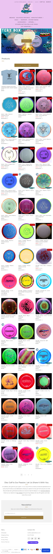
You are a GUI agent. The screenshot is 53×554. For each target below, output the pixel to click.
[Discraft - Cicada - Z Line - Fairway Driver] (26, 381)
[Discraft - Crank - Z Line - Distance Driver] (44, 431)
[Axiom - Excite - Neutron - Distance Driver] (9, 231)
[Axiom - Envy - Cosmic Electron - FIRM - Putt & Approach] (44, 105)
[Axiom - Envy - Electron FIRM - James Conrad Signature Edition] (44, 155)
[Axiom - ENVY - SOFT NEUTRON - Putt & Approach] (44, 206)
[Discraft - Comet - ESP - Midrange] (44, 406)
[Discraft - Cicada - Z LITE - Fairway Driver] (9, 406)
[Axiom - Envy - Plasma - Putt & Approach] (44, 181)
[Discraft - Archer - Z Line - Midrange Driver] (9, 281)
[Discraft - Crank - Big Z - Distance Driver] (26, 431)
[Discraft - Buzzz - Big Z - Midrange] (26, 306)
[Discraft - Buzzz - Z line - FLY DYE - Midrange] (44, 306)
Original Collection (45, 490)
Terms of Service (5, 542)
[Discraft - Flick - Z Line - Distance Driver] (44, 455)
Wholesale (3, 532)
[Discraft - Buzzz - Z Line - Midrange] (9, 331)
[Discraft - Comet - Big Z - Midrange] (26, 406)
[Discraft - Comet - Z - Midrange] (9, 431)
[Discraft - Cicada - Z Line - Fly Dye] (44, 381)
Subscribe (23, 517)
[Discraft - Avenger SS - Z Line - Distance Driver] (44, 281)
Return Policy (4, 537)
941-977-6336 (31, 535)
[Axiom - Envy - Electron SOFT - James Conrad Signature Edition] (9, 181)
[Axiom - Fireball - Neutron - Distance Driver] (26, 231)
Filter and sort (27, 65)
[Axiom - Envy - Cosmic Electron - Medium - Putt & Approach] (9, 130)
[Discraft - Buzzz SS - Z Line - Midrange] (44, 356)
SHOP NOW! (26, 40)
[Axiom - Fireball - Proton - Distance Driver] (26, 256)
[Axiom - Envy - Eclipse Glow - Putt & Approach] (9, 155)
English (16, 549)
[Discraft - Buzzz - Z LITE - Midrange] (26, 331)
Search (48, 2)
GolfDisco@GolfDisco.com (34, 532)
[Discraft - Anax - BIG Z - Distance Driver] (44, 256)
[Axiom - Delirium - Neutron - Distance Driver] (26, 105)
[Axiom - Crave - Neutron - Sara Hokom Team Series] (44, 77)
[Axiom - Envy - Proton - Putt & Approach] (26, 206)
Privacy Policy (4, 539)
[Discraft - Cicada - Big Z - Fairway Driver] (9, 381)
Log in (36, 1)
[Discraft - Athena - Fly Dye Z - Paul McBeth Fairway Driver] (26, 281)
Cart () (42, 2)
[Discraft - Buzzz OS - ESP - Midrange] (44, 331)
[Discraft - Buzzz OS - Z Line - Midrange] (9, 356)
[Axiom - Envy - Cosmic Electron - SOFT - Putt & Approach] (26, 130)
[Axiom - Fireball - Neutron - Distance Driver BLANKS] (44, 231)
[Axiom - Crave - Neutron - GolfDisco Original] (26, 77)
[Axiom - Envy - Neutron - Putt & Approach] (26, 181)
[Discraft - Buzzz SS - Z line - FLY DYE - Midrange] (26, 356)
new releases (19, 492)
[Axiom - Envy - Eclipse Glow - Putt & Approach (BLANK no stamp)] (26, 155)
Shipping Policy (5, 535)
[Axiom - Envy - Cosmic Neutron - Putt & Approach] (44, 130)
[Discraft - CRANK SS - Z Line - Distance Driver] (26, 455)
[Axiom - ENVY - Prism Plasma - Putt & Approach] (9, 206)
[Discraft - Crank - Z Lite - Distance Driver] (9, 455)
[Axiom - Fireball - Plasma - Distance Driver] (9, 256)
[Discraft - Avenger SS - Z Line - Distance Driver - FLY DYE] (9, 306)
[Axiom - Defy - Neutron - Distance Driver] (9, 105)
